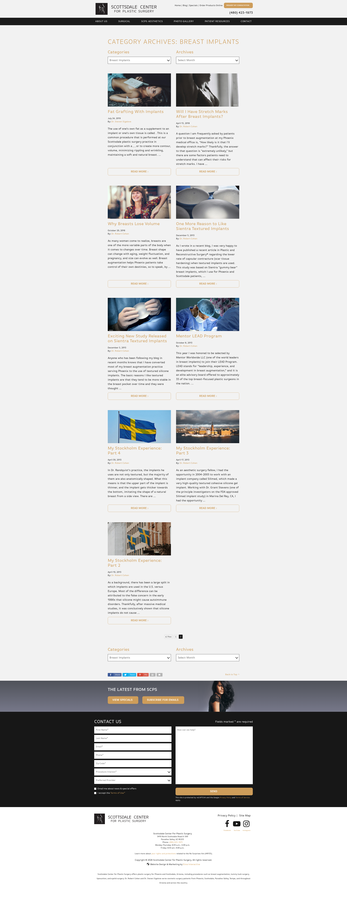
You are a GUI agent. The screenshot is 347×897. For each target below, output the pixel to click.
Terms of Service (243, 798)
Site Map (245, 815)
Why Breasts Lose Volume (134, 224)
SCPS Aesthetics (152, 21)
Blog (185, 5)
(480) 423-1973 (176, 842)
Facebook (227, 830)
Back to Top (231, 675)
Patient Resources (217, 21)
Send (213, 791)
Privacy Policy (226, 798)
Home (178, 5)
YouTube (237, 830)
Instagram (246, 830)
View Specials (122, 700)
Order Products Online (211, 5)
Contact (246, 21)
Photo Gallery (184, 21)
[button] (143, 675)
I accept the (104, 793)
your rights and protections (163, 854)
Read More (139, 171)
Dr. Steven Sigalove (121, 122)
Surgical (124, 21)
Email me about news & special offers (117, 789)
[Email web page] (160, 675)
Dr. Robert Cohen (188, 127)
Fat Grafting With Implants (136, 112)
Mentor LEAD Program (199, 336)
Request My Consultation (237, 5)
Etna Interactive (191, 864)
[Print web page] (153, 675)
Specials (193, 5)
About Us (101, 21)
